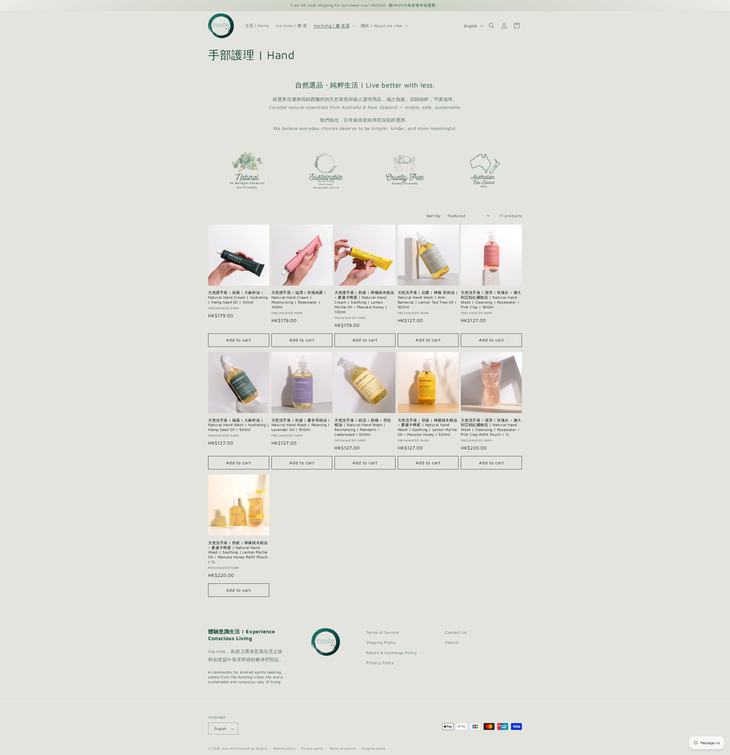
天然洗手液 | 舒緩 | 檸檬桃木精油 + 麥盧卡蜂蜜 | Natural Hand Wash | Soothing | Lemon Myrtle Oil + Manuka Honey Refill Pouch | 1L (238, 552)
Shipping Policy (381, 642)
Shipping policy (374, 748)
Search (452, 642)
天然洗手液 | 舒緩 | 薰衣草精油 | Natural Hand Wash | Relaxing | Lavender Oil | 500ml (300, 425)
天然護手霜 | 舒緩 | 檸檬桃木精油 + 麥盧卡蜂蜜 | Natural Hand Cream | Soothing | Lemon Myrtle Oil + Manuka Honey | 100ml (364, 302)
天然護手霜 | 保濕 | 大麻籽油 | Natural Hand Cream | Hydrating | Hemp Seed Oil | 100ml (238, 297)
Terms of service (343, 748)
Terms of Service (382, 632)
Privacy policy (312, 748)
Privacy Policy (380, 662)
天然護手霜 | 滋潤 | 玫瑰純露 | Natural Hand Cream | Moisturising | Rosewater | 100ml (298, 299)
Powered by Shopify (252, 748)
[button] (333, 26)
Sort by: (434, 215)
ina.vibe (228, 748)
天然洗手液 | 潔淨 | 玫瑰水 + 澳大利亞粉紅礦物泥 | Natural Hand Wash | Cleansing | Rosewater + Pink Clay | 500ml (491, 299)
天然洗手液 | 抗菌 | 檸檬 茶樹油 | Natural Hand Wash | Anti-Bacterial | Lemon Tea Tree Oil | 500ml (428, 299)
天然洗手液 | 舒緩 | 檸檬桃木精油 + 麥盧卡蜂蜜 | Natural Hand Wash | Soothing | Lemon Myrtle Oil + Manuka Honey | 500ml (427, 427)
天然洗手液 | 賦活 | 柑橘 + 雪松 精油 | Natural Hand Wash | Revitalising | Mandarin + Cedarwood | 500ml (362, 427)
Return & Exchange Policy (391, 652)
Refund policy (284, 748)
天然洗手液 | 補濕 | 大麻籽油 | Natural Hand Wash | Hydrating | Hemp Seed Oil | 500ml (238, 425)
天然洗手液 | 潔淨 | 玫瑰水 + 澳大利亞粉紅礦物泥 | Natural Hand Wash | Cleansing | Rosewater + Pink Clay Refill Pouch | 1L (491, 427)
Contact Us (456, 632)
